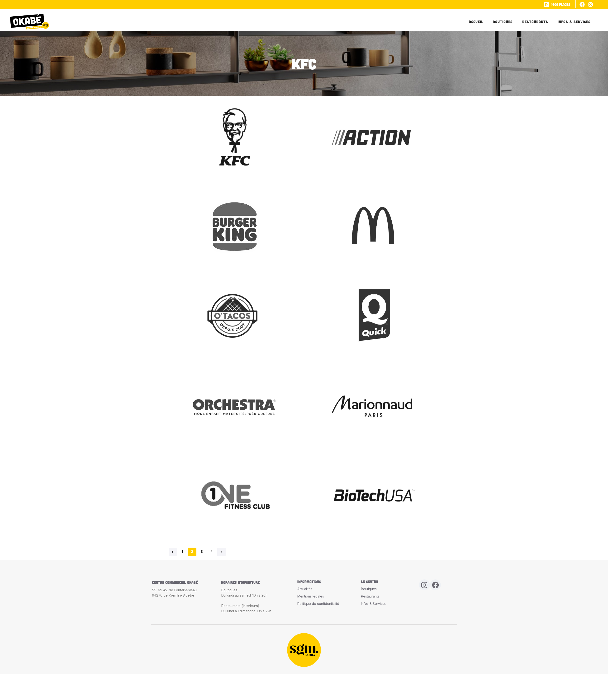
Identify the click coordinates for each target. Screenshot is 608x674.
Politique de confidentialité (318, 604)
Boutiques (503, 21)
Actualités (304, 589)
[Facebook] (582, 4)
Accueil (476, 21)
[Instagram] (590, 4)
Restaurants (535, 21)
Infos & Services (574, 21)
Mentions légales (310, 596)
